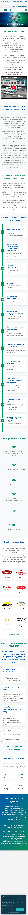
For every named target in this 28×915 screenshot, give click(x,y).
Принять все (20, 909)
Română (24, 6)
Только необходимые (9, 909)
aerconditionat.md (18, 1)
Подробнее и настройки (13, 912)
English (15, 6)
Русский (20, 6)
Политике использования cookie (10, 904)
